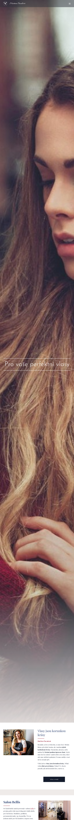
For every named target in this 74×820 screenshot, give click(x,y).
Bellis (32, 808)
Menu (70, 3)
